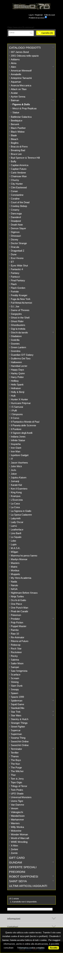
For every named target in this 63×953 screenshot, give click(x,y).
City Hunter (17, 183)
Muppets (15, 574)
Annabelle (16, 74)
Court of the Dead (20, 202)
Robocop (15, 644)
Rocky (14, 656)
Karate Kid (16, 485)
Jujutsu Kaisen (18, 477)
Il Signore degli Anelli (21, 432)
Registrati (38, 15)
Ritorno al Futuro (19, 641)
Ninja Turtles (17, 596)
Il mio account (49, 15)
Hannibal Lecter (19, 366)
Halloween (16, 362)
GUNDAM (15, 862)
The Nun (15, 763)
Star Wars (16, 715)
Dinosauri (16, 235)
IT (12, 459)
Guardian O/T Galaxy (22, 354)
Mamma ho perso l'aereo (24, 555)
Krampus (16, 496)
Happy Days (17, 369)
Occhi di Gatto (18, 600)
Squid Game (17, 704)
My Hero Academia (21, 577)
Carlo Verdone (18, 172)
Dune (13, 254)
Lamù (14, 525)
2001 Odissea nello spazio (25, 55)
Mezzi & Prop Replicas (24, 108)
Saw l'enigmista (19, 670)
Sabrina (15, 659)
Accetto (53, 948)
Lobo (13, 540)
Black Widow (18, 131)
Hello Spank (17, 384)
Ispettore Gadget (19, 455)
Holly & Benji (17, 392)
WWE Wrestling (19, 841)
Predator (15, 618)
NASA (14, 589)
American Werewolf (21, 70)
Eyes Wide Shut (19, 265)
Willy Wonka (17, 827)
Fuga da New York (20, 299)
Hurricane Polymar (21, 403)
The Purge (16, 767)
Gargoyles (16, 313)
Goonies (15, 343)
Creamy (15, 209)
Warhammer (17, 819)
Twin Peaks (17, 789)
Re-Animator (17, 637)
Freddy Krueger (19, 295)
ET (12, 261)
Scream (15, 678)
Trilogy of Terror (19, 786)
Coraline (15, 198)
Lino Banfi (16, 533)
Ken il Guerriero (19, 488)
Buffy (13, 161)
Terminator (16, 749)
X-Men (14, 845)
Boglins (15, 142)
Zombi (14, 853)
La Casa (15, 503)
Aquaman (16, 81)
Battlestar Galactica (21, 116)
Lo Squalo (16, 537)
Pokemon (16, 615)
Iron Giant (16, 447)
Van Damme (17, 804)
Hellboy (15, 380)
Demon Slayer (18, 228)
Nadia (14, 581)
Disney (14, 239)
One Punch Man (19, 607)
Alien (13, 66)
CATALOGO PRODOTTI (25, 47)
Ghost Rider (17, 321)
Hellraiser (16, 388)
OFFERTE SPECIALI (23, 867)
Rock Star (16, 648)
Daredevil (16, 217)
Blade (14, 135)
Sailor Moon (17, 663)
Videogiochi (17, 812)
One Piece (16, 604)
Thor (13, 775)
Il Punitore (16, 429)
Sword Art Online (20, 741)
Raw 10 (15, 633)
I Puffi (14, 410)
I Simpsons (17, 414)
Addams (15, 59)
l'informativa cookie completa (30, 948)
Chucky (15, 180)
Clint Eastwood (19, 187)
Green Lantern (18, 347)
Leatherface (17, 529)
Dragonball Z (17, 250)
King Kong (16, 492)
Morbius (15, 570)
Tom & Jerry (17, 778)
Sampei (15, 667)
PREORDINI (17, 871)
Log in (31, 15)
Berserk (15, 124)
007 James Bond (20, 52)
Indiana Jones (18, 436)
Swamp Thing (18, 737)
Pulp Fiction (17, 622)
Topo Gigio (16, 782)
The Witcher (17, 771)
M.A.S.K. (15, 548)
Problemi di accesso (37, 18)
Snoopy (15, 689)
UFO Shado (17, 793)
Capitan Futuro (18, 168)
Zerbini (14, 849)
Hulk (13, 395)
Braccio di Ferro (19, 146)
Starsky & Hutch (19, 719)
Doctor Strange (19, 243)
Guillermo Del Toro (20, 358)
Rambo (15, 630)
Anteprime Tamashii (21, 78)
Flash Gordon (18, 287)
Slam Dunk (17, 685)
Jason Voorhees (19, 462)
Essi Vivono (17, 258)
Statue (15, 112)
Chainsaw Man (19, 176)
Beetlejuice (16, 120)
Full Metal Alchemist (21, 302)
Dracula (15, 247)
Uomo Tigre (17, 801)
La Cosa (15, 507)
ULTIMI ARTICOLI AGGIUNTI (28, 886)
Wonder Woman (19, 834)
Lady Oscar (17, 522)
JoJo (13, 470)
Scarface (15, 674)
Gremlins (16, 351)
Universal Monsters (21, 797)
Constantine (17, 195)
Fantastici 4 (17, 269)
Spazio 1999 (17, 696)
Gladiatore (16, 336)
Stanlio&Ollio (17, 708)
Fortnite (15, 291)
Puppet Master (18, 626)
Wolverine (16, 830)
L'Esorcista (17, 499)
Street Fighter (18, 726)
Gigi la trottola (18, 328)
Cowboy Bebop (19, 206)
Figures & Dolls (21, 104)
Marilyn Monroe (19, 559)
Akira (13, 63)
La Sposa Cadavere (21, 514)
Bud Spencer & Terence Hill (25, 157)
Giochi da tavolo (19, 332)
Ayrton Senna (18, 96)
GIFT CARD (17, 857)
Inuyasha (16, 444)
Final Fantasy (18, 280)
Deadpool (16, 221)
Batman (15, 100)
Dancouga (16, 213)
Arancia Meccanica (21, 85)
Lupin (13, 544)
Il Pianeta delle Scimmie (23, 425)
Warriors (15, 823)
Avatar (14, 93)
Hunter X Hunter (19, 399)
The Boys (16, 760)
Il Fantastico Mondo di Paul (25, 421)
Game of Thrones (20, 310)
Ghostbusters (18, 325)
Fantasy (15, 273)
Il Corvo (15, 418)
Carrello (47, 32)
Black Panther (18, 128)
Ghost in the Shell (20, 317)
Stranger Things (19, 722)
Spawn (14, 693)
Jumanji (15, 481)
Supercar (16, 730)
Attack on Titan (18, 89)
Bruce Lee (16, 154)
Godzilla (15, 340)
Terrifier (15, 752)
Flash (14, 284)
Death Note (17, 224)
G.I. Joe (15, 306)
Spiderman (16, 700)
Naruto (14, 585)
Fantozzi (15, 276)
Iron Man (15, 451)
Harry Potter (17, 377)
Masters (15, 563)
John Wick (16, 466)
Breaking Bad (18, 150)
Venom (14, 808)
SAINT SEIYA (18, 881)
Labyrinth (16, 518)
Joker (14, 473)
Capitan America (19, 165)
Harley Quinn (18, 373)
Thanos (15, 756)
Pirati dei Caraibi (19, 611)
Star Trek (16, 711)
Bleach (14, 139)
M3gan (14, 551)
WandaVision (18, 815)
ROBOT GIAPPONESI (23, 876)
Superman (16, 734)
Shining (15, 682)
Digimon (15, 232)
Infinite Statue (18, 440)
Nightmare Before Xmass (24, 592)
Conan (14, 191)
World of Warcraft (20, 838)
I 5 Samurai (17, 406)
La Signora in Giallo (21, 511)
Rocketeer (16, 652)
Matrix (14, 566)
